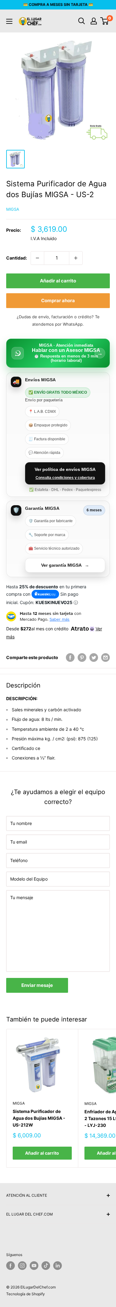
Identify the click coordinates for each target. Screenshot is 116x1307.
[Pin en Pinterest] (82, 657)
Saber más (59, 619)
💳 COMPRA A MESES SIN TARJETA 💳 (58, 4)
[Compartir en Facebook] (70, 657)
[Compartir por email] (105, 657)
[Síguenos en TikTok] (45, 1265)
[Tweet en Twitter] (93, 657)
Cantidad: (16, 257)
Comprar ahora (58, 300)
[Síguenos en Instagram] (22, 1265)
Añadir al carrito (58, 281)
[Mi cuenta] (94, 21)
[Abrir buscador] (81, 21)
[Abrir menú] (9, 21)
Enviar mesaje (37, 985)
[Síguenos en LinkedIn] (57, 1265)
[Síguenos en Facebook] (10, 1265)
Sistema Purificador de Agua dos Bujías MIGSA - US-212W (39, 1118)
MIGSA (12, 209)
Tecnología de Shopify (25, 1294)
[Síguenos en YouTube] (34, 1265)
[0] (105, 21)
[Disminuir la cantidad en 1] (37, 258)
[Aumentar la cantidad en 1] (75, 258)
